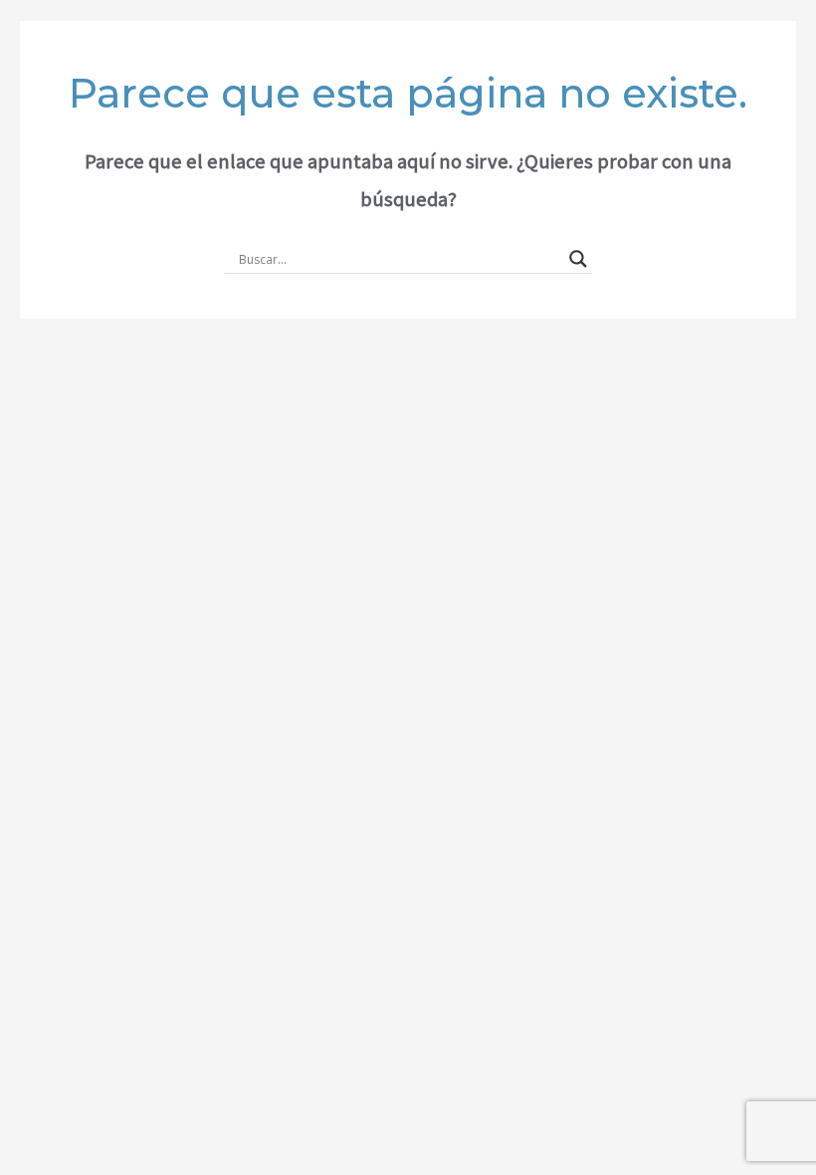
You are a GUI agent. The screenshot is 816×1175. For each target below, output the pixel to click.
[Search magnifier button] (578, 259)
